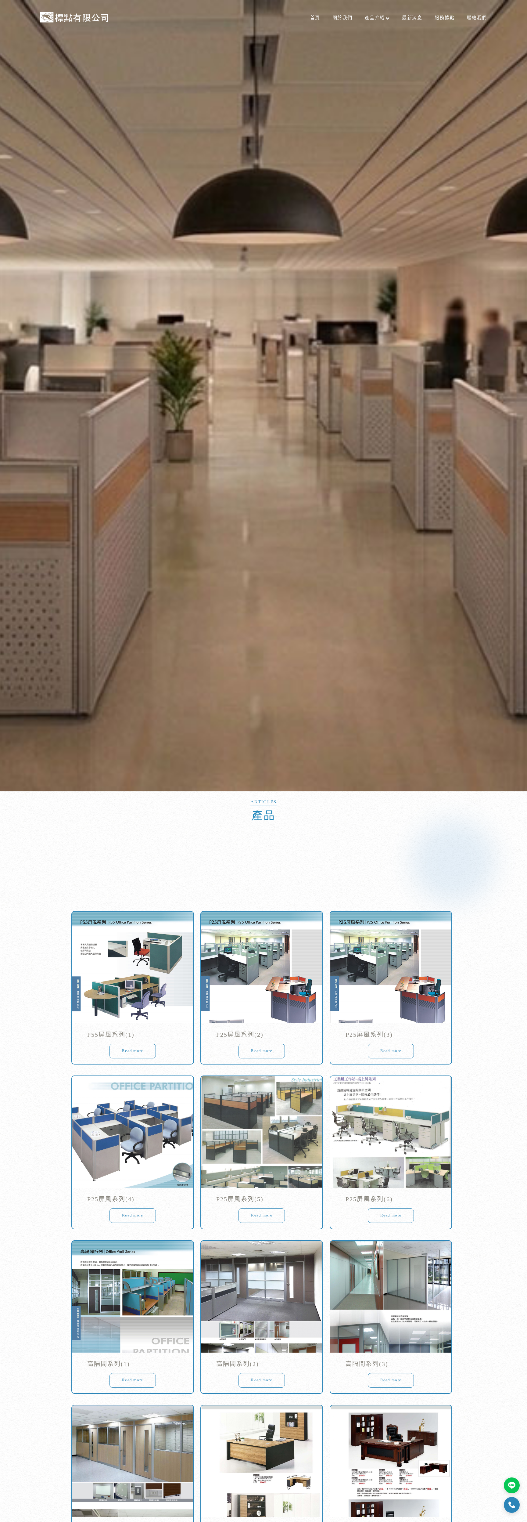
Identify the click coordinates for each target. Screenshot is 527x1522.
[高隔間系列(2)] (261, 1297)
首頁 (315, 17)
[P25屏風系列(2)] (261, 967)
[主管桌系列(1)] (261, 1461)
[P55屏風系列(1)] (132, 967)
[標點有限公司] (74, 17)
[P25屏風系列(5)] (261, 1132)
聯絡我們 (477, 17)
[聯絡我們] (512, 1505)
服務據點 (445, 17)
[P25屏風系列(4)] (132, 1132)
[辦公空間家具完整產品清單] (263, 395)
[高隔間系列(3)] (391, 1297)
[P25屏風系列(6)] (391, 1132)
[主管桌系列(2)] (391, 1461)
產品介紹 (375, 17)
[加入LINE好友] (512, 1485)
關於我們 (342, 17)
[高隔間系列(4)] (132, 1461)
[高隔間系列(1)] (132, 1297)
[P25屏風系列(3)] (391, 967)
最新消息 (412, 17)
